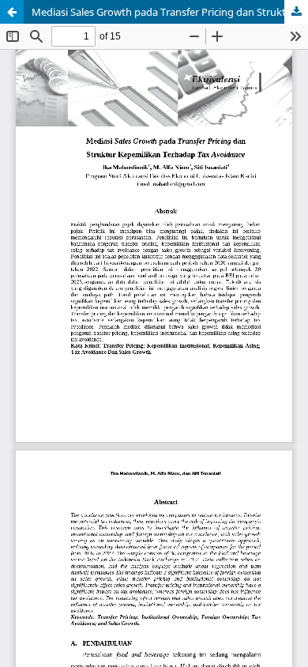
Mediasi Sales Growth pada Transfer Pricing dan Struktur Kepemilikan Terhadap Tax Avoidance (170, 12)
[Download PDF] (296, 12)
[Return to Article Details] (12, 12)
